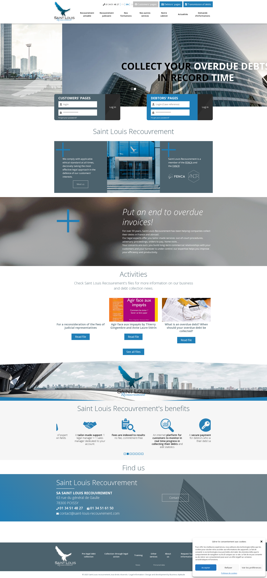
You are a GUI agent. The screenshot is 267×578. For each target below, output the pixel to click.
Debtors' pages (172, 4)
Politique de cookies (229, 573)
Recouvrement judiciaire (107, 14)
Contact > (175, 498)
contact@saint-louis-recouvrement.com (90, 513)
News (138, 565)
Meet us (80, 184)
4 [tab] (134, 454)
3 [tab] (131, 454)
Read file (80, 337)
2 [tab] (135, 89)
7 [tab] (142, 454)
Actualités (183, 14)
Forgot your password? (67, 118)
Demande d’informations (202, 14)
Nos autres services (145, 14)
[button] (261, 541)
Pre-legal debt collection (89, 555)
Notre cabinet (164, 14)
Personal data (159, 565)
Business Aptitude (177, 574)
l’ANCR (176, 166)
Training (138, 555)
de (132, 4)
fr (122, 4)
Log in (112, 107)
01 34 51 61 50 (101, 508)
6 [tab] (139, 454)
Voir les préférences (251, 567)
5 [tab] (136, 454)
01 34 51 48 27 (112, 4)
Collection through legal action (116, 555)
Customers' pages (147, 4)
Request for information (187, 555)
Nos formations (126, 14)
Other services (153, 555)
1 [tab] (132, 89)
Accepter (206, 567)
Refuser (228, 567)
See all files (133, 352)
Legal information (136, 574)
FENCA (188, 162)
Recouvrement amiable (87, 14)
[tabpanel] (133, 64)
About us (168, 555)
